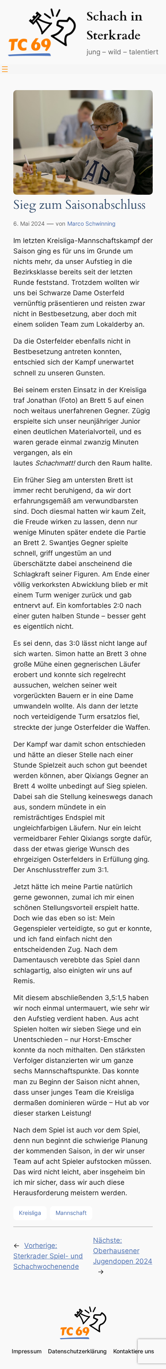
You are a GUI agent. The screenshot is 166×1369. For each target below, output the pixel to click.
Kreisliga (30, 1212)
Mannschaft (71, 1212)
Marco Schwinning (91, 223)
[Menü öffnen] (5, 69)
